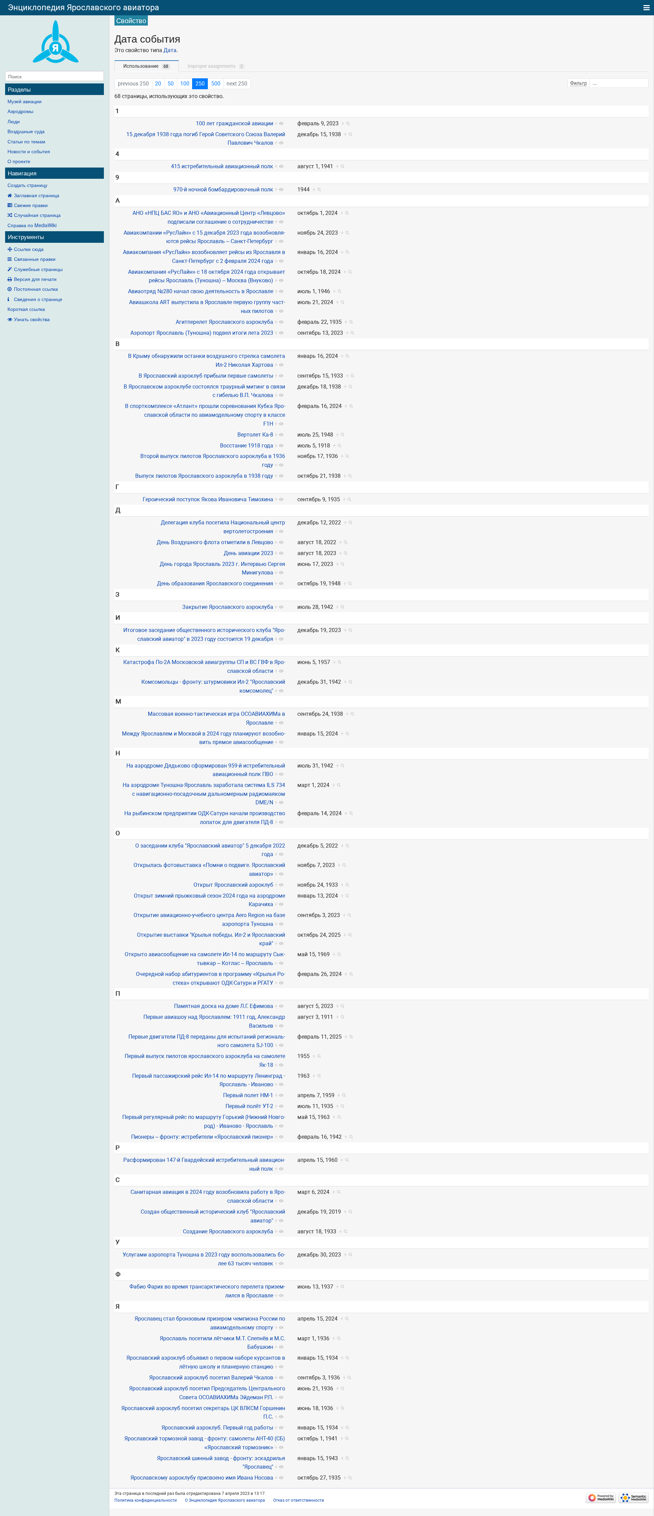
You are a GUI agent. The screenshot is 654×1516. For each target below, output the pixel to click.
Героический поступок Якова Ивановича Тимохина (208, 499)
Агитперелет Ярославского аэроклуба (224, 322)
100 (184, 83)
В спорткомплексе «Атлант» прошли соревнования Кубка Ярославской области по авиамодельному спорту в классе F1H (205, 415)
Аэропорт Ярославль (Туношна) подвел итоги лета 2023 (201, 333)
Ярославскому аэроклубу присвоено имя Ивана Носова (201, 1477)
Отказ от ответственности (298, 1500)
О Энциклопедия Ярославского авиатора (225, 1500)
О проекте (18, 161)
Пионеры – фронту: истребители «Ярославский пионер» (202, 1137)
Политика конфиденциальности (145, 1500)
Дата (170, 50)
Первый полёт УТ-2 (249, 1106)
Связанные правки (35, 258)
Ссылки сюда (29, 249)
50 (171, 83)
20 (158, 83)
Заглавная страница (36, 195)
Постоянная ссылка (36, 288)
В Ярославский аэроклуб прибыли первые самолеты (206, 376)
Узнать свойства (32, 319)
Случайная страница (37, 214)
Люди (13, 121)
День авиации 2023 (248, 553)
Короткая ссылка (26, 308)
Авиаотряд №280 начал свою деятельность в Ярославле (200, 291)
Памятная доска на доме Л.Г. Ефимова (223, 1006)
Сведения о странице (38, 299)
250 (200, 83)
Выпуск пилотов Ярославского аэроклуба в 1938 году (204, 476)
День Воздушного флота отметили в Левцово (215, 542)
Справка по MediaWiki (32, 225)
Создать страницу (27, 184)
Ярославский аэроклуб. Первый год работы (217, 1427)
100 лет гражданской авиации (234, 123)
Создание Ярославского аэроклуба (228, 1231)
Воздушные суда (26, 131)
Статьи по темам (26, 141)
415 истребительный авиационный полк (222, 166)
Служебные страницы (38, 269)
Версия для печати (35, 278)
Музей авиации (24, 101)
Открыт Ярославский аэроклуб (233, 885)
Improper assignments (215, 66)
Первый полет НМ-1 (248, 1095)
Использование (145, 66)
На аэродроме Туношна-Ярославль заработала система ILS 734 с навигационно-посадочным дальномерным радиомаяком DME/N (204, 794)
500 (215, 83)
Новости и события (28, 151)
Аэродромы (20, 111)
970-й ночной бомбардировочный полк (223, 189)
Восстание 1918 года (246, 445)
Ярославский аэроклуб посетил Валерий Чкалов (211, 1377)
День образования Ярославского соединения (215, 583)
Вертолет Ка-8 (255, 434)
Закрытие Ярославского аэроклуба (227, 607)
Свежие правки (31, 205)
